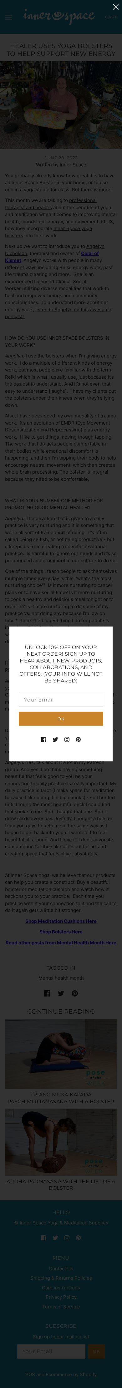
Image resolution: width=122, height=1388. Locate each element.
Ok (61, 718)
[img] (43, 739)
